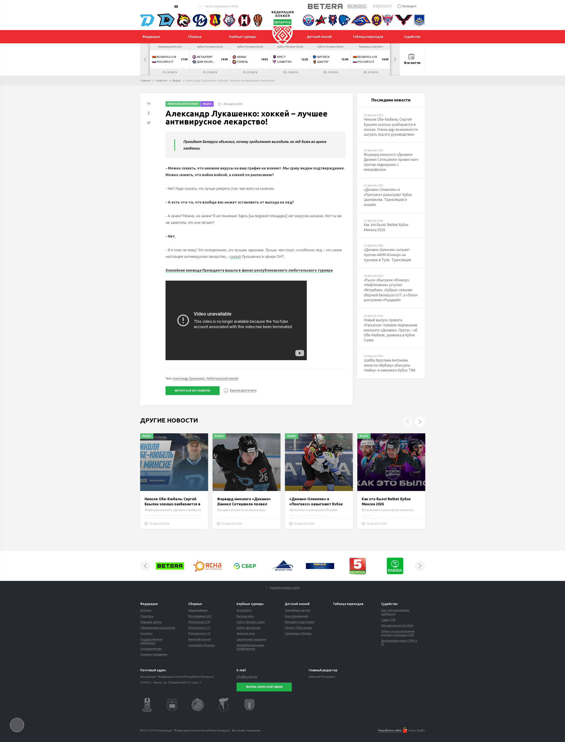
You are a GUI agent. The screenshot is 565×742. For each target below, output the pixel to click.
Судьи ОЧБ (388, 619)
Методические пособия (397, 625)
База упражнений (296, 616)
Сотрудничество (151, 648)
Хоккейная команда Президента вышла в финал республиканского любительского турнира (249, 270)
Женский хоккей (199, 639)
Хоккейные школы (297, 610)
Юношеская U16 (199, 633)
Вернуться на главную (192, 390)
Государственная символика (151, 641)
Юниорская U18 (199, 621)
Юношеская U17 (199, 627)
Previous (145, 59)
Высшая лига (245, 616)
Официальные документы (157, 627)
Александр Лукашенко (189, 378)
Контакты (146, 633)
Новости (161, 80)
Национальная (197, 610)
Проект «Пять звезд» (298, 627)
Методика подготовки (299, 621)
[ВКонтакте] (149, 105)
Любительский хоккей (183, 104)
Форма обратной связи (264, 686)
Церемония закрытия (251, 639)
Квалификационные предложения (250, 646)
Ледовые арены (151, 621)
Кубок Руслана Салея (251, 621)
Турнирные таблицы (298, 633)
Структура (146, 616)
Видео (176, 80)
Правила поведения (153, 654)
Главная (145, 80)
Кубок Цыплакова (248, 627)
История (145, 610)
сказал (235, 257)
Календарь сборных (201, 645)
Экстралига (244, 610)
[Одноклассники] (149, 114)
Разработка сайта (389, 730)
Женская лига (246, 633)
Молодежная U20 (199, 616)
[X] (149, 124)
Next (395, 59)
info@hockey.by (247, 676)
